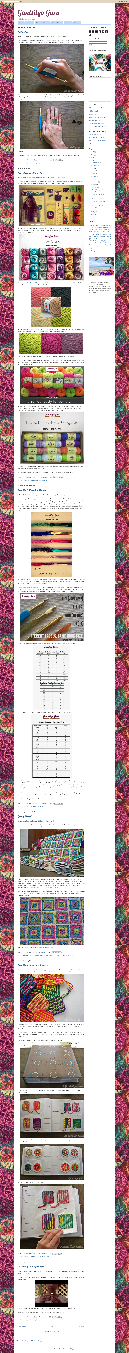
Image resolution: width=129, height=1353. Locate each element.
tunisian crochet (97, 249)
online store (41, 469)
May (94, 174)
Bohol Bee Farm (93, 144)
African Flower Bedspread (96, 123)
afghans (24, 955)
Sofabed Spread (93, 111)
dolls (90, 236)
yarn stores (40, 480)
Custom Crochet (57, 23)
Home (21, 23)
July (94, 168)
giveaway (100, 239)
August (95, 165)
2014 (92, 160)
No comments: (43, 160)
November (96, 163)
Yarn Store (30, 23)
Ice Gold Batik (65, 228)
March (95, 179)
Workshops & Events (42, 23)
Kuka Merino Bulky (32, 283)
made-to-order (61, 955)
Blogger (72, 1349)
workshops (92, 251)
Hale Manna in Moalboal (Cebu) (98, 141)
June (94, 171)
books (109, 227)
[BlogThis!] (56, 160)
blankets (105, 227)
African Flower (30, 1140)
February (95, 182)
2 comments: (43, 1317)
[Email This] (54, 160)
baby (110, 225)
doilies (109, 234)
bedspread (29, 821)
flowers (109, 236)
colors (24, 480)
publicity (105, 245)
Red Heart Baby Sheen (46, 821)
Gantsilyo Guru (38, 12)
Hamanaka (45, 40)
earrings (96, 236)
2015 (92, 157)
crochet (24, 163)
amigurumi (104, 225)
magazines (94, 243)
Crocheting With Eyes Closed (31, 1266)
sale (90, 247)
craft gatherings (95, 231)
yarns (45, 480)
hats (106, 239)
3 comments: (43, 1253)
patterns (109, 243)
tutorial (103, 249)
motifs (39, 1256)
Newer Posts (22, 1327)
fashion (102, 236)
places (90, 245)
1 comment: (42, 952)
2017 (92, 152)
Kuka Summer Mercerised (44, 329)
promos (100, 245)
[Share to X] (58, 160)
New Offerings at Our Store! (31, 172)
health (109, 239)
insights (39, 163)
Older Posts (80, 1327)
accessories (32, 182)
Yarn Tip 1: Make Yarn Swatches (33, 965)
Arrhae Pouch (93, 114)
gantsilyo (29, 163)
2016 (92, 155)
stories (103, 247)
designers (104, 234)
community (107, 229)
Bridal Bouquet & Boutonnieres (98, 126)
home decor (52, 955)
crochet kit (99, 234)
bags (90, 227)
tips (38, 806)
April (94, 176)
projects (68, 955)
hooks (34, 163)
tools (41, 806)
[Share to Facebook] (60, 160)
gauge (35, 785)
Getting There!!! (25, 816)
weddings (108, 249)
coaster (95, 229)
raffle (110, 245)
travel (90, 249)
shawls (98, 247)
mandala (100, 243)
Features (68, 23)
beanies (94, 227)
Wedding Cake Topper (95, 120)
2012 (92, 215)
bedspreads (30, 955)
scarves (94, 247)
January (95, 185)
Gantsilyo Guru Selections (57, 178)
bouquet (91, 229)
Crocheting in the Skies (95, 135)
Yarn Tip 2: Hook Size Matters (32, 490)
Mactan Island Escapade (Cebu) (98, 138)
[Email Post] (50, 160)
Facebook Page (48, 467)
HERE (77, 644)
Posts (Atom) (55, 1331)
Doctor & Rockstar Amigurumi (98, 117)
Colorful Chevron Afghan (96, 108)
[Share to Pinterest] (62, 160)
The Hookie (23, 31)
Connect (76, 23)
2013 (92, 212)
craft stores (107, 231)
